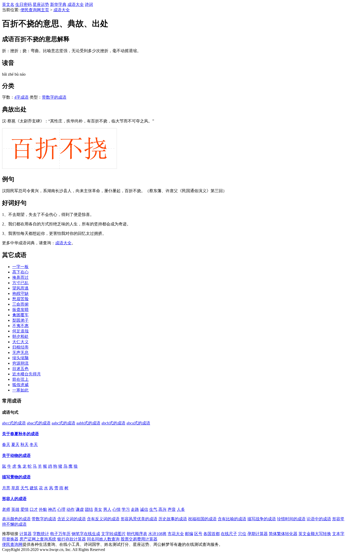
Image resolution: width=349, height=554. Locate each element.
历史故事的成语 (172, 519)
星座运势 (41, 4)
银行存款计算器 (71, 539)
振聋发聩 (20, 309)
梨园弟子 (20, 320)
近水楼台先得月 (26, 374)
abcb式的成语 (113, 423)
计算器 (25, 534)
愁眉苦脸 (20, 299)
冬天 (34, 444)
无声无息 (20, 352)
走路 (135, 509)
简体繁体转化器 (283, 534)
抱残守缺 (20, 293)
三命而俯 (20, 304)
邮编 (189, 534)
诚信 (144, 509)
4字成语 (21, 97)
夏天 (15, 444)
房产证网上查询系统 (37, 539)
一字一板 (20, 266)
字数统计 (41, 534)
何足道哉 (20, 331)
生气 (153, 509)
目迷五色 (20, 368)
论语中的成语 (319, 519)
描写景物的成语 (16, 477)
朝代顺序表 (137, 534)
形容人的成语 (14, 499)
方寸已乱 (20, 283)
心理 (61, 509)
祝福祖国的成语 (202, 519)
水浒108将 (157, 534)
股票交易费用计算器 (139, 539)
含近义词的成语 (71, 519)
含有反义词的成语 (103, 519)
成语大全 (75, 4)
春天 (6, 444)
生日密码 (23, 4)
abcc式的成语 (14, 423)
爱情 (24, 509)
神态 (52, 509)
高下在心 (20, 272)
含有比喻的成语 (232, 519)
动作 (70, 509)
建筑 (34, 488)
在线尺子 (229, 534)
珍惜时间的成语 (291, 519)
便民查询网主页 (34, 10)
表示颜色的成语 (16, 519)
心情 (116, 509)
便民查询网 (12, 544)
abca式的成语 (138, 423)
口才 (34, 509)
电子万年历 (60, 534)
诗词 (89, 4)
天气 (24, 488)
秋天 (24, 444)
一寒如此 (20, 390)
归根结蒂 (20, 347)
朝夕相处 (20, 336)
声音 (172, 509)
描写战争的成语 (261, 519)
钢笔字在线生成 (86, 534)
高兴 (162, 509)
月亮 (6, 488)
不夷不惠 (20, 326)
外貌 (43, 509)
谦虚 (80, 509)
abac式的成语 (39, 423)
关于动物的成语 (16, 455)
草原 (15, 488)
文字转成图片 (113, 534)
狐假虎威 (20, 385)
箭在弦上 (20, 379)
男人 (107, 509)
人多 (181, 509)
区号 (198, 534)
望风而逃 (20, 288)
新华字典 (58, 4)
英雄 (15, 509)
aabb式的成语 (88, 423)
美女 (98, 509)
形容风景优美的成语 (139, 519)
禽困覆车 (20, 315)
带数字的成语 (54, 97)
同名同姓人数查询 (103, 539)
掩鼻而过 (20, 277)
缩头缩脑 (20, 358)
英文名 (8, 4)
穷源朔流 (20, 363)
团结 (89, 509)
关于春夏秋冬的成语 (20, 434)
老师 (6, 509)
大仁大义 (20, 342)
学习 (126, 509)
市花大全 (176, 534)
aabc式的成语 (63, 423)
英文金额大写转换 (314, 534)
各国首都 (211, 534)
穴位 (242, 534)
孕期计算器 (257, 534)
